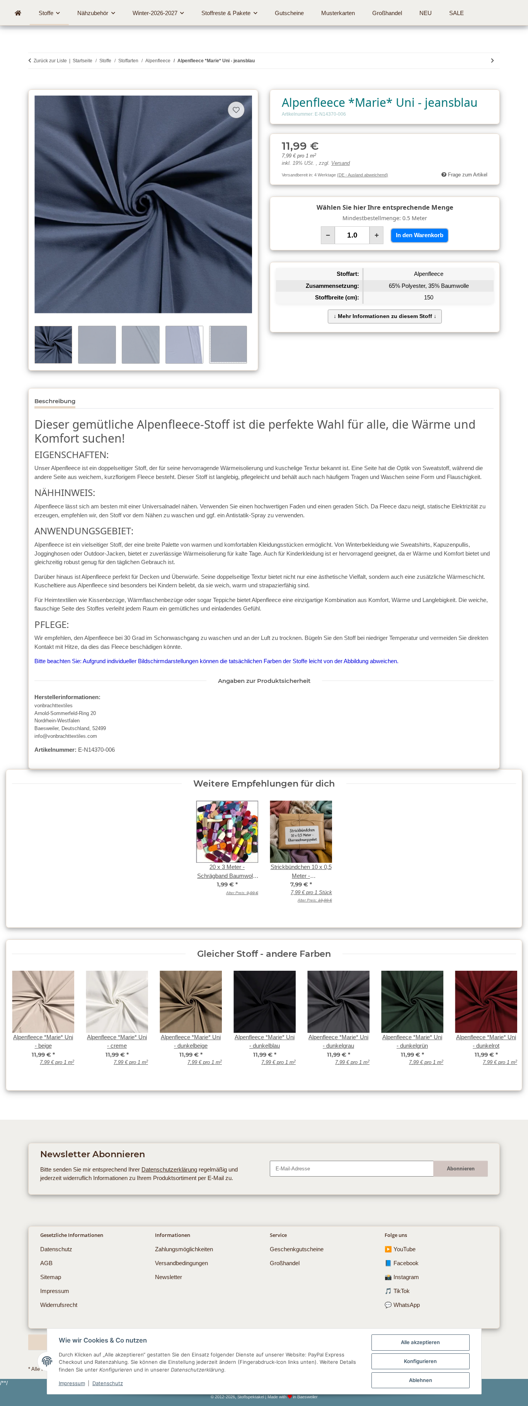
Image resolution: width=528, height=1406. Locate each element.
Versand (340, 163)
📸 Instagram (402, 1277)
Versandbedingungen (181, 1263)
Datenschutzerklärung (169, 1169)
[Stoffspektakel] (18, 13)
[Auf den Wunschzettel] (236, 109)
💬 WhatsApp (402, 1305)
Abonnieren (461, 1169)
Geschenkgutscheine (297, 1249)
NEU (425, 13)
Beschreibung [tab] (54, 401)
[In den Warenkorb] (34, 85)
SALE (456, 13)
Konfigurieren (420, 1361)
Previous (24, 1023)
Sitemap (50, 1277)
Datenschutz (107, 1383)
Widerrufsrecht (58, 1305)
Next (504, 1023)
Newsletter (168, 1277)
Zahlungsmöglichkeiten (184, 1249)
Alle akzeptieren (420, 1342)
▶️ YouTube (400, 1249)
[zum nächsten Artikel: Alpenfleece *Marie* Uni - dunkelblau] (492, 60)
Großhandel (285, 1263)
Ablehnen (420, 1380)
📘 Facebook (402, 1263)
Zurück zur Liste (50, 60)
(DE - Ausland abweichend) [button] (362, 175)
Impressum (72, 1383)
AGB (46, 1263)
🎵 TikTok (397, 1291)
